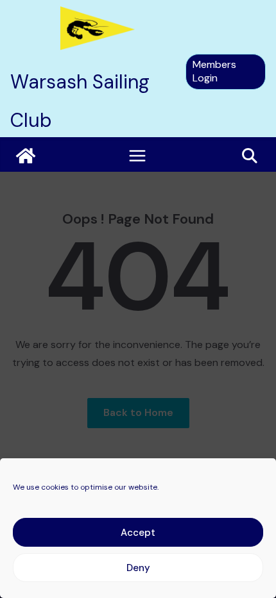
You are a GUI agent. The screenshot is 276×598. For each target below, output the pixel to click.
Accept (138, 532)
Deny (138, 567)
